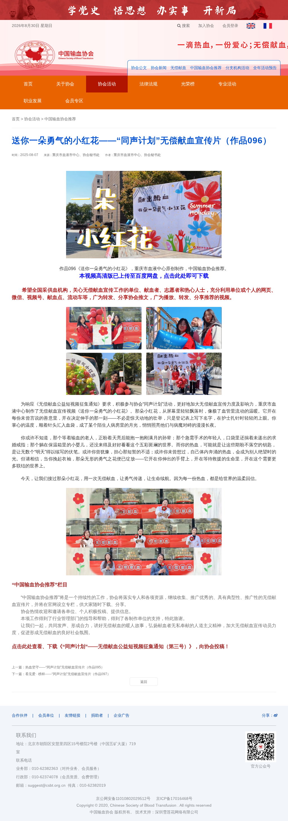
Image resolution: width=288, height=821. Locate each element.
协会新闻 (158, 67)
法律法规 (149, 84)
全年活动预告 (265, 67)
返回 (143, 682)
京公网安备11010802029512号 (126, 798)
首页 (28, 84)
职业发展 (33, 100)
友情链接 (72, 715)
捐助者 (97, 715)
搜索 (185, 25)
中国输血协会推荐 (206, 67)
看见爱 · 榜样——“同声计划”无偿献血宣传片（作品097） (68, 674)
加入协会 (206, 25)
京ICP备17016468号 (174, 798)
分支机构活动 (237, 67)
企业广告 (121, 715)
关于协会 (65, 84)
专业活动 (227, 84)
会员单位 (46, 715)
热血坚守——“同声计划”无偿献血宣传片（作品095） (64, 667)
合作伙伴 (20, 715)
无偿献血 (178, 67)
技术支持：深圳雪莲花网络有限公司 (166, 812)
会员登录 (230, 25)
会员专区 (74, 100)
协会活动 (107, 84)
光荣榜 (188, 84)
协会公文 (139, 67)
